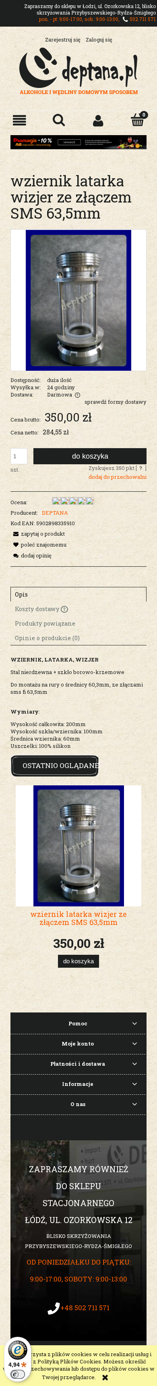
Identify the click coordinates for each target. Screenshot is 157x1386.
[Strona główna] (78, 70)
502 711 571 (143, 19)
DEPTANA (55, 512)
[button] (19, 120)
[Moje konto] (98, 120)
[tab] (78, 594)
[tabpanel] (78, 702)
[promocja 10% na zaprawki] (78, 141)
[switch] (17, 1374)
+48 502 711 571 (84, 1307)
